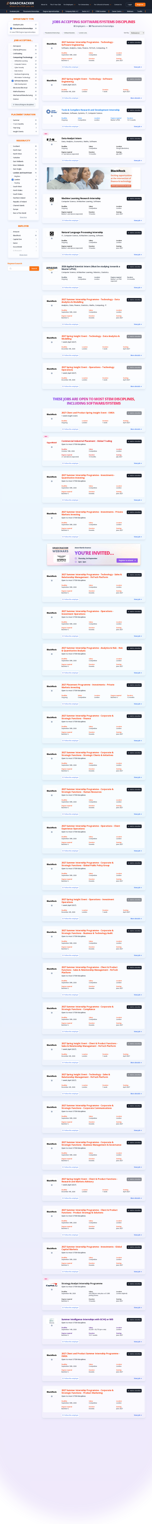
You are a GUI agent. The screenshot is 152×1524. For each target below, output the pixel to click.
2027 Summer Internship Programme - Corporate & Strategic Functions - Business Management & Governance (91, 1143)
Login (130, 5)
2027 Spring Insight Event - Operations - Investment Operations (88, 900)
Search (34, 268)
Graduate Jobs (14, 11)
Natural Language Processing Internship (82, 232)
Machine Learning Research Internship (81, 198)
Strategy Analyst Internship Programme (82, 1283)
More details (135, 98)
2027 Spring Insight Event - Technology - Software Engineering (87, 80)
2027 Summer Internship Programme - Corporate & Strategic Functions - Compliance (88, 1008)
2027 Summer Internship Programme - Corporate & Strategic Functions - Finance (88, 717)
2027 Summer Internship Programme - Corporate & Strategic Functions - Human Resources (88, 790)
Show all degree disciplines (24, 105)
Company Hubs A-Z (71, 11)
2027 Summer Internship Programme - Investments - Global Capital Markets (92, 1248)
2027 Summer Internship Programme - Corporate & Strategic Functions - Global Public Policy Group (88, 864)
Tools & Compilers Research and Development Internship (91, 110)
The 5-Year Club (55, 5)
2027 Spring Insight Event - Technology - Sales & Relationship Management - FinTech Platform (86, 1075)
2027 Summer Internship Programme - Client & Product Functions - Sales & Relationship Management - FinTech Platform (90, 970)
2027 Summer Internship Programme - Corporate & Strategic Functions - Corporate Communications (88, 1106)
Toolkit (139, 11)
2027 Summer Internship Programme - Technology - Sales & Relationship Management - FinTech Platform (92, 575)
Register (140, 5)
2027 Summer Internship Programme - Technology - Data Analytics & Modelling (91, 300)
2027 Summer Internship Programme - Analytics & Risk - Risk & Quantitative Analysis (92, 649)
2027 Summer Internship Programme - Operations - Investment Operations (88, 612)
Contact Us (118, 5)
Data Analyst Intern (72, 138)
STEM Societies (101, 11)
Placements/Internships (31, 11)
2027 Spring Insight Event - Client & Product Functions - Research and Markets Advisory (90, 1180)
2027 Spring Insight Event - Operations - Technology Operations (88, 368)
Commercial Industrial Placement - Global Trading (87, 441)
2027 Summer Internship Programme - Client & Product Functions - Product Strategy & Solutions (90, 1211)
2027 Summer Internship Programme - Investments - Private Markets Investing (92, 513)
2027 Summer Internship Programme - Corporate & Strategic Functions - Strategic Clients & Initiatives (88, 753)
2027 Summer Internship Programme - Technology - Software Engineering (88, 43)
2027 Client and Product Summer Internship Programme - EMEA (91, 1354)
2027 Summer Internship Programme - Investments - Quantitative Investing (88, 476)
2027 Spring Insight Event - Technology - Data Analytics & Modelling (91, 337)
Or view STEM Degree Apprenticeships (22, 32)
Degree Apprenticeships (51, 11)
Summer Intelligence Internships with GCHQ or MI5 (87, 1319)
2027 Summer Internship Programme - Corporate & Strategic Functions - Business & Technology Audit (88, 931)
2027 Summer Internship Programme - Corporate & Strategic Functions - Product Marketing (88, 1391)
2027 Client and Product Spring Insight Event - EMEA (88, 412)
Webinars (130, 11)
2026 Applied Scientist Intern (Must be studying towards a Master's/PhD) (91, 267)
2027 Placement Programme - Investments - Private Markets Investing (88, 686)
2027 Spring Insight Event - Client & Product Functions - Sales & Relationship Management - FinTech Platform (90, 1044)
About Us (44, 5)
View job (137, 67)
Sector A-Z (85, 11)
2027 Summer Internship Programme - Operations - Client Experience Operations (91, 827)
